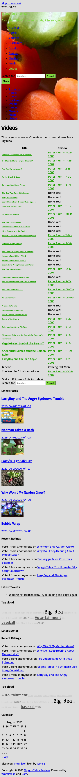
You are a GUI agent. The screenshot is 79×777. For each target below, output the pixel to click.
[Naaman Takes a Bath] (12, 422)
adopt (17, 612)
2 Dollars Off (11, 618)
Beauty (67, 612)
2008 (19, 618)
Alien (64, 618)
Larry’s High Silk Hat (16, 461)
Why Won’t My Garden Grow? (23, 492)
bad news (25, 612)
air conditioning (37, 612)
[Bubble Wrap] (12, 516)
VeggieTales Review (14, 13)
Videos (13, 68)
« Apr (4, 757)
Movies (13, 58)
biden (28, 623)
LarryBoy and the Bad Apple (19, 359)
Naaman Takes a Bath (17, 430)
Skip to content (11, 3)
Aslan (40, 622)
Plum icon (20, 763)
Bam (24, 774)
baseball (8, 622)
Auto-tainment (48, 617)
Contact (14, 38)
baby (3, 618)
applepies (5, 612)
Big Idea (53, 611)
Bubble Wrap (10, 523)
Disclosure (15, 43)
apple (32, 618)
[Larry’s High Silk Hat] (12, 454)
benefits (73, 612)
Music (12, 63)
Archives (14, 27)
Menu (6, 81)
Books (13, 32)
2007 (26, 618)
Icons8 (41, 763)
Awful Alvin (20, 623)
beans (34, 623)
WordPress (8, 774)
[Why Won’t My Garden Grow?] (12, 485)
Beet (12, 612)
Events (13, 48)
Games (13, 53)
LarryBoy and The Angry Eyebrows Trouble (32, 398)
